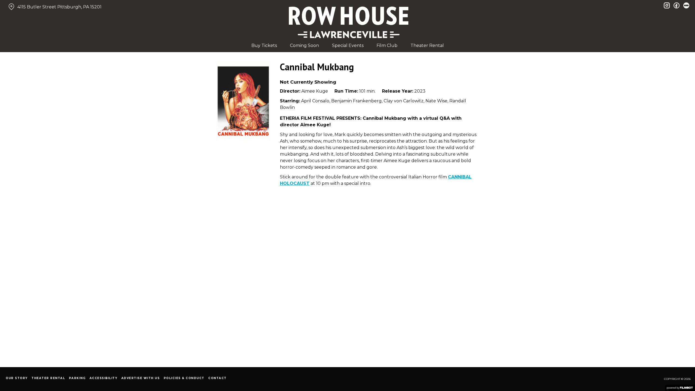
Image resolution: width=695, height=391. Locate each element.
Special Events (348, 45)
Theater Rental (427, 45)
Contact (217, 378)
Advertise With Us (140, 378)
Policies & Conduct (184, 378)
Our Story (17, 378)
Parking (77, 378)
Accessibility (104, 378)
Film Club (387, 45)
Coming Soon (304, 45)
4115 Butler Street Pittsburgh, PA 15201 (59, 7)
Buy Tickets (264, 45)
